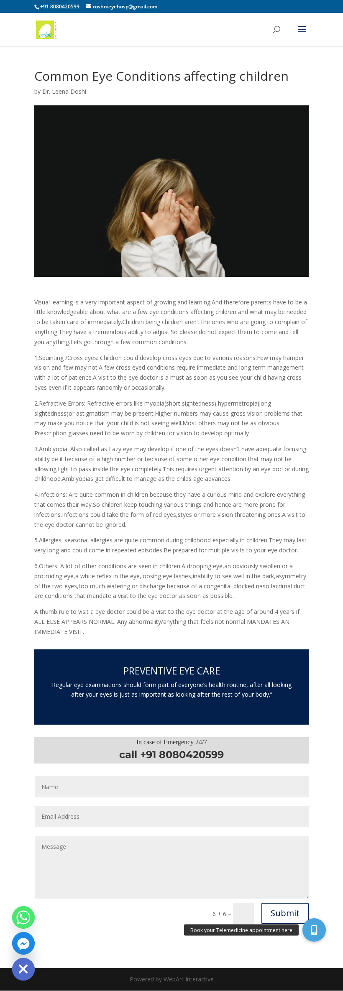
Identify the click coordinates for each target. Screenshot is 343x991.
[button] (314, 930)
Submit (285, 913)
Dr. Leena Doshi (64, 91)
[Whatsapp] (23, 917)
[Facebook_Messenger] (23, 943)
